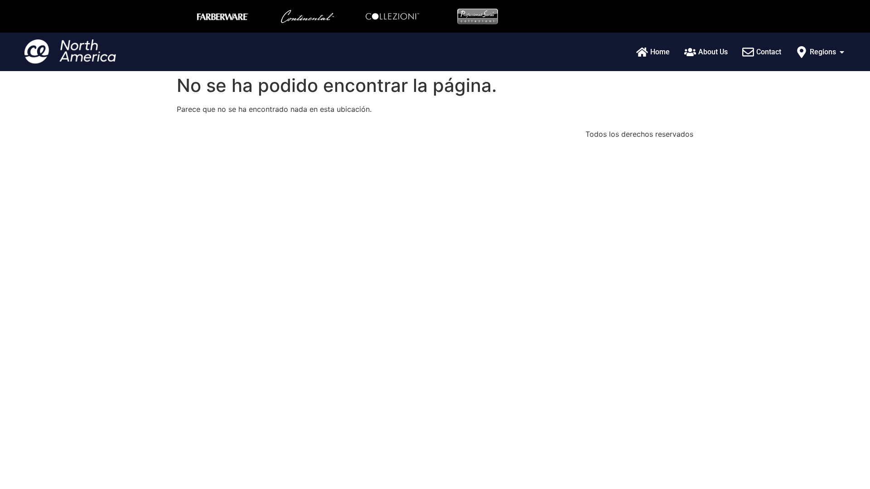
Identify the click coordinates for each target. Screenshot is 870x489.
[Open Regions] (842, 52)
